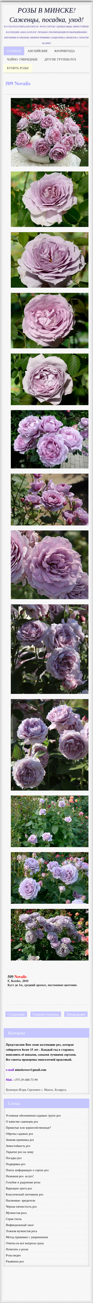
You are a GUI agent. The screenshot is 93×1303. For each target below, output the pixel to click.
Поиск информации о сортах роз (27, 1170)
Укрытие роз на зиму (20, 1152)
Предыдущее (75, 1014)
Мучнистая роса (16, 1213)
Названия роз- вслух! (20, 1176)
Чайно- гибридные (22, 59)
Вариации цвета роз (19, 1188)
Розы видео (13, 1255)
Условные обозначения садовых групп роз (33, 1115)
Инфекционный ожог (20, 1225)
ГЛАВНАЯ (14, 51)
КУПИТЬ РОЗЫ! (18, 68)
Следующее (16, 1014)
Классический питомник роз (24, 1194)
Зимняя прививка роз (20, 1140)
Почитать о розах (17, 1249)
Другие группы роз (60, 59)
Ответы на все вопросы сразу (25, 1243)
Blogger (50, 1290)
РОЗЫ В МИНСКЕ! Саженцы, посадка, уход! (46, 14)
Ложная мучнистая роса (21, 1231)
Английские (37, 51)
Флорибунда (64, 51)
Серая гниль (14, 1219)
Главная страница (46, 1014)
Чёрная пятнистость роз (21, 1206)
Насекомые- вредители (20, 1200)
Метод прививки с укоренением (27, 1237)
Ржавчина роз (15, 1261)
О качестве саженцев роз (22, 1121)
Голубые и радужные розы (23, 1182)
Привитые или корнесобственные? (28, 1127)
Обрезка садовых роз (19, 1134)
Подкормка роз (15, 1164)
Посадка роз (14, 1158)
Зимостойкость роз (18, 1146)
